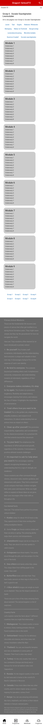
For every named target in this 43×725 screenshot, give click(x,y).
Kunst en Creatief (13, 37)
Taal (13, 24)
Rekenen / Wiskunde (31, 24)
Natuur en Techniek (20, 29)
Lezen (7, 24)
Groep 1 (10, 294)
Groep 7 (25, 299)
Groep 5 (10, 299)
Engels (19, 24)
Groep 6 (17, 299)
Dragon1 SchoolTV (21, 3)
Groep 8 (33, 299)
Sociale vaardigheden (28, 37)
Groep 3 (25, 294)
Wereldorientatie (29, 33)
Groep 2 (17, 294)
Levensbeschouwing (15, 33)
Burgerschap (33, 29)
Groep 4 (33, 294)
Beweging (8, 29)
